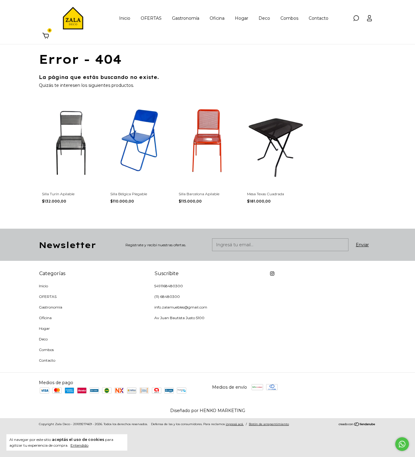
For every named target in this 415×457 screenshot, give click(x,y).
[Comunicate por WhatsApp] (402, 444)
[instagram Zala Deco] (272, 273)
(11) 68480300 (167, 296)
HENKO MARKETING (222, 410)
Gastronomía (185, 18)
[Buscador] (356, 19)
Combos (289, 18)
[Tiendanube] (357, 425)
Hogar (241, 18)
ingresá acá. (235, 424)
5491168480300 (168, 286)
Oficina (217, 18)
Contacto (318, 18)
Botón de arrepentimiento (269, 424)
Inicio (124, 18)
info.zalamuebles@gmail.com (180, 307)
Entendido (79, 445)
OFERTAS (151, 18)
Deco (264, 18)
